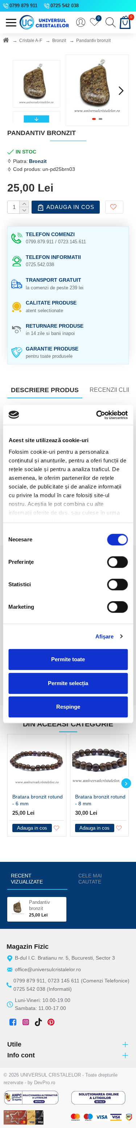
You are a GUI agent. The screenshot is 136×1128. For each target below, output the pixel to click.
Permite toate (68, 659)
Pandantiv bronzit (39, 905)
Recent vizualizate (27, 879)
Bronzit (59, 40)
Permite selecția (68, 683)
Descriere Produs (45, 390)
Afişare (104, 636)
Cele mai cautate (90, 879)
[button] (73, 90)
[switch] (117, 562)
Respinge (68, 707)
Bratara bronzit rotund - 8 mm (100, 800)
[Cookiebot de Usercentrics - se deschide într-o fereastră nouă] (97, 415)
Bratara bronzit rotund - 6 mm (37, 800)
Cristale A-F (30, 40)
